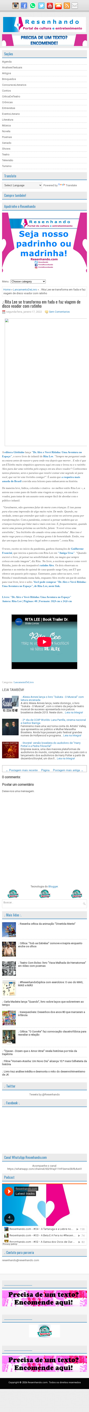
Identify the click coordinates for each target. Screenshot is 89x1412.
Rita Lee (48, 456)
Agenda (7, 61)
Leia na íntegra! (74, 712)
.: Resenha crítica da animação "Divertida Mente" (47, 923)
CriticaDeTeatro (11, 96)
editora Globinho (14, 452)
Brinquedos (9, 79)
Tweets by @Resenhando (44, 1094)
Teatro (6, 154)
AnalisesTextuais (12, 67)
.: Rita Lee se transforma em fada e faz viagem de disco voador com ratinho (41, 304)
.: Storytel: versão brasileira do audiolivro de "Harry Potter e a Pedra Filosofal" (51, 744)
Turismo (7, 166)
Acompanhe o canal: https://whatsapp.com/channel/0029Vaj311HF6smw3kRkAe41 (44, 1167)
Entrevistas (8, 108)
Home (7, 289)
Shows (6, 148)
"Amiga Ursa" (66, 552)
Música (6, 125)
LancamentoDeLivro (25, 289)
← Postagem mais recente (22, 770)
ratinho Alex (47, 565)
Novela (6, 131)
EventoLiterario (11, 113)
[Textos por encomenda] (44, 45)
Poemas (7, 137)
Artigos (6, 73)
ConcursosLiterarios (14, 84)
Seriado (6, 142)
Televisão (7, 160)
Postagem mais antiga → (68, 770)
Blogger (53, 886)
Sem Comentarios (59, 311)
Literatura (7, 119)
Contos (6, 90)
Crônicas (7, 102)
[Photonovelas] (44, 897)
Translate (71, 185)
